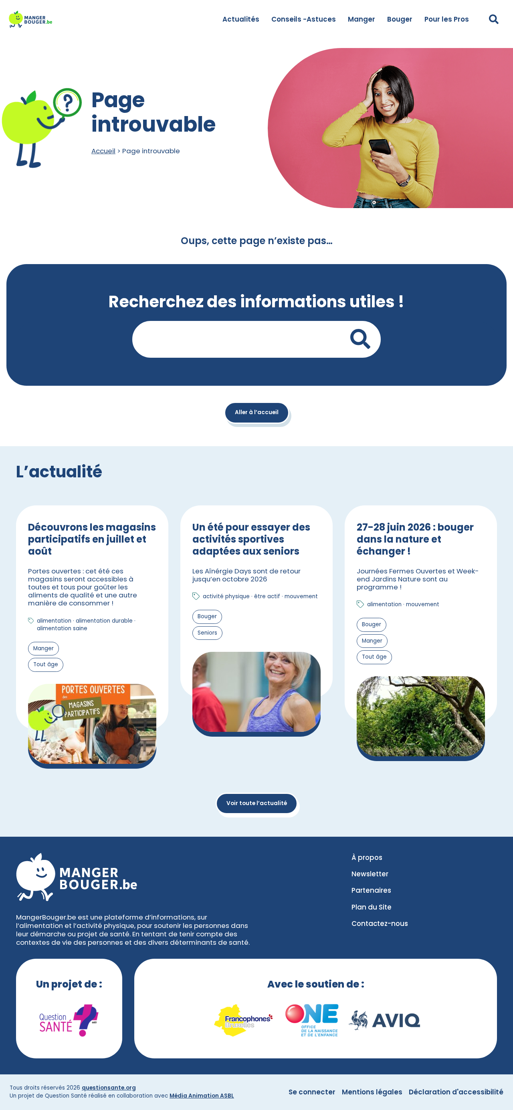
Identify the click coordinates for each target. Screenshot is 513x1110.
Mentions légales (372, 1092)
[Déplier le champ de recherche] (494, 19)
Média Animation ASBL (202, 1096)
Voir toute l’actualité (256, 803)
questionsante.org (109, 1088)
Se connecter (312, 1092)
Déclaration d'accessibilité (456, 1092)
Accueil (103, 151)
